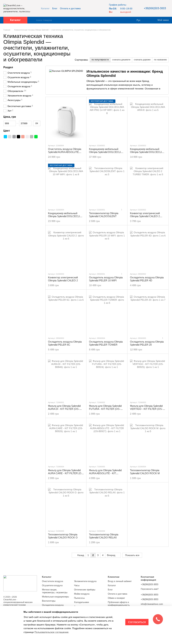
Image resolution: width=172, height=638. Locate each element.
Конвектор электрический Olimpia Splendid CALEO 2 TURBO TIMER (145, 216)
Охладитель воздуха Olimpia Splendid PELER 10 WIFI (106, 279)
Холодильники (81, 602)
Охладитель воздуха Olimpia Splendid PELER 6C (65, 343)
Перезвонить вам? (150, 589)
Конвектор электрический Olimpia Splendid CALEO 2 (63, 279)
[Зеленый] (36, 137)
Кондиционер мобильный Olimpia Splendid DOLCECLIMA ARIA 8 (147, 152)
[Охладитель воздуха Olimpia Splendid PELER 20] (148, 313)
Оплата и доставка (70, 8)
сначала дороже (142, 59)
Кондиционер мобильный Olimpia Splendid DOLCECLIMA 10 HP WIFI (65, 216)
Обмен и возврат (116, 598)
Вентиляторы (48, 601)
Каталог (45, 8)
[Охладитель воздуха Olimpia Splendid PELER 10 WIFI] (107, 249)
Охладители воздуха (52, 605)
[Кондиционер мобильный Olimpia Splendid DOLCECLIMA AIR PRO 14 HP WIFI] (107, 120)
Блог (54, 8)
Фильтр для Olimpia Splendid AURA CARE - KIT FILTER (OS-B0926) (66, 473)
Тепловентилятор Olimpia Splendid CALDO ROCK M (145, 472)
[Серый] (32, 137)
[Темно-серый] (14, 137)
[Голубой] (5, 137)
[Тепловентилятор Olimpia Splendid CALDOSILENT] (107, 185)
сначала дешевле (121, 59)
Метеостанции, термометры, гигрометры (54, 591)
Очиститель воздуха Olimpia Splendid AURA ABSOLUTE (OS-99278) (64, 152)
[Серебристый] (10, 137)
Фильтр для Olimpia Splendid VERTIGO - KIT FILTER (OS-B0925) (146, 408)
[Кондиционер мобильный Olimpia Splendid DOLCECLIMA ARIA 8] (148, 120)
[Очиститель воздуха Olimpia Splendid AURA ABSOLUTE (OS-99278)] (66, 120)
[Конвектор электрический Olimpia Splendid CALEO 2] (66, 249)
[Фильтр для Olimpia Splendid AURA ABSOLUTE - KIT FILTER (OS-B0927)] (107, 441)
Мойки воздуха (81, 594)
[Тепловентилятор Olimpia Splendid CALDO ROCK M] (148, 441)
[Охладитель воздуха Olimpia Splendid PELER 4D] (148, 249)
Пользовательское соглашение (51, 632)
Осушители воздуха (52, 585)
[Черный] (18, 137)
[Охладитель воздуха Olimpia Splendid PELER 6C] (66, 313)
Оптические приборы (84, 589)
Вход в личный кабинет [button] (120, 581)
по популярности (100, 59)
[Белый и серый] (5, 141)
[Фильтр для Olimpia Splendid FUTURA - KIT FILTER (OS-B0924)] (107, 377)
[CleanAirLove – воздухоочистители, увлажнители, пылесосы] (20, 583)
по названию (160, 59)
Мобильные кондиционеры (55, 596)
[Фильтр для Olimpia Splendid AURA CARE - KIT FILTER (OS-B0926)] (66, 441)
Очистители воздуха (52, 581)
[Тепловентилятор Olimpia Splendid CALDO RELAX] (107, 506)
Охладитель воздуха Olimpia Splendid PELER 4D (147, 279)
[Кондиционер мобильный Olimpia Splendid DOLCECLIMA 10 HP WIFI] (66, 185)
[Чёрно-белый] (10, 141)
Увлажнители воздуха (85, 581)
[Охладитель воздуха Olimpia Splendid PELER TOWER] (107, 313)
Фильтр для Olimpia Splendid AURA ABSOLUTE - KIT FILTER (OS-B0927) (105, 473)
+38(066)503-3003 (155, 8)
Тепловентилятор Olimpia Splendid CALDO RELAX (103, 536)
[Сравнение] (148, 20)
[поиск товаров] (33, 20)
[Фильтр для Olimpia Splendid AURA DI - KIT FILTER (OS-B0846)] (66, 377)
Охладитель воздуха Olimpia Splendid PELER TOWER (106, 343)
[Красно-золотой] (23, 137)
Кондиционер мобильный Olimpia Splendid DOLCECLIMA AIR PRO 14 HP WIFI (106, 152)
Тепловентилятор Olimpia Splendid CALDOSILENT (103, 215)
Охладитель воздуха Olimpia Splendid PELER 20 (147, 343)
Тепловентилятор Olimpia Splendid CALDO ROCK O (63, 536)
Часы (76, 585)
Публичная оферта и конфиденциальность (119, 603)
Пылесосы (79, 598)
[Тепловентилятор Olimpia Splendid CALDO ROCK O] (66, 506)
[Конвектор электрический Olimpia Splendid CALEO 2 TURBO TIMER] (148, 185)
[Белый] (27, 137)
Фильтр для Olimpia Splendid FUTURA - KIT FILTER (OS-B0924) (105, 408)
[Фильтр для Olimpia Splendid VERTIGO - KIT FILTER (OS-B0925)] (148, 377)
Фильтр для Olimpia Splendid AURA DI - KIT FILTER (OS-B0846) (64, 408)
